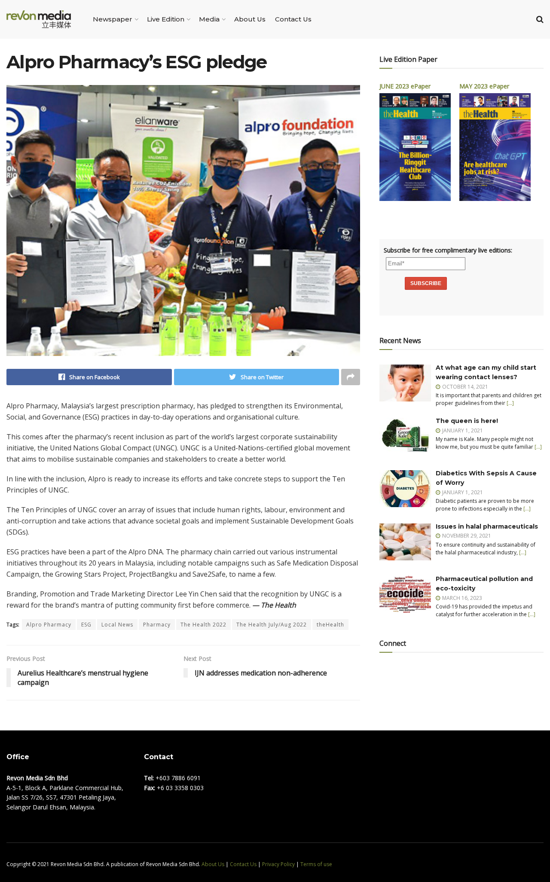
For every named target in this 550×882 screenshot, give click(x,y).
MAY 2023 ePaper (484, 86)
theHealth (330, 624)
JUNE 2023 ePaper (405, 86)
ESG (86, 624)
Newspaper (112, 19)
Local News (117, 624)
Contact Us (293, 19)
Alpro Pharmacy (48, 624)
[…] (510, 403)
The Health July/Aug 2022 (271, 624)
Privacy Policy (278, 864)
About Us (250, 19)
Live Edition (165, 19)
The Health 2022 (203, 624)
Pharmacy (157, 624)
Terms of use (316, 864)
